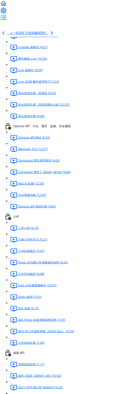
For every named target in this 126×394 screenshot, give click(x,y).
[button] (3, 3)
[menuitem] (3, 10)
